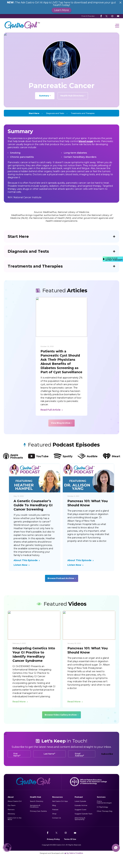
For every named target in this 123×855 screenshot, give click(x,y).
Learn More (61, 10)
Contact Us (56, 818)
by (75, 853)
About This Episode (26, 560)
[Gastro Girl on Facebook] (101, 16)
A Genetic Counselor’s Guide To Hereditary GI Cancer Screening (33, 505)
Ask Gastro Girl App (60, 801)
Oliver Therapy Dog (104, 811)
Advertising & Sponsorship (80, 818)
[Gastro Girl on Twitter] (106, 16)
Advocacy (11, 814)
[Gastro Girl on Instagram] (112, 16)
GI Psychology (102, 807)
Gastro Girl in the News (14, 818)
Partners (11, 809)
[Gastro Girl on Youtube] (118, 16)
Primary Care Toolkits (38, 811)
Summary (44, 95)
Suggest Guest (80, 809)
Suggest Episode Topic (83, 814)
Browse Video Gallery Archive (61, 715)
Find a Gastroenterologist (104, 802)
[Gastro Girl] (22, 28)
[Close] (120, 2)
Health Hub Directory (72, 95)
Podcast (55, 809)
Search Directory (36, 801)
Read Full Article (51, 410)
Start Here (34, 113)
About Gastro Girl (15, 801)
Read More (19, 701)
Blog (54, 805)
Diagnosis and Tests (55, 113)
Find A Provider (88, 16)
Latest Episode (80, 801)
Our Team (12, 805)
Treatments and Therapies (82, 113)
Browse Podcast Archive (61, 578)
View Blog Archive (60, 423)
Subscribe (107, 754)
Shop (54, 814)
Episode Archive (81, 805)
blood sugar (86, 141)
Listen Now (20, 565)
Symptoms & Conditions (35, 806)
